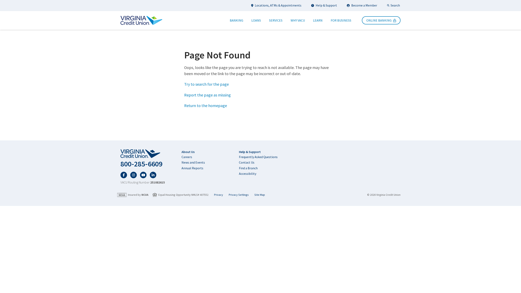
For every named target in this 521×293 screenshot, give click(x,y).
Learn (318, 20)
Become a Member (364, 5)
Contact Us (246, 162)
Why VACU (298, 20)
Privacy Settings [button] (239, 195)
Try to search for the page (206, 84)
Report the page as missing (207, 94)
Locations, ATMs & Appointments (278, 5)
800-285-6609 (141, 164)
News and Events (193, 162)
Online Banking (379, 20)
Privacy (218, 195)
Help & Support (326, 5)
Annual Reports (192, 168)
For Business (341, 20)
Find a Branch (248, 168)
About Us (188, 152)
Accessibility (247, 174)
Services (275, 20)
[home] (142, 153)
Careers (187, 157)
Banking (236, 20)
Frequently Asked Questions (258, 157)
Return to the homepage (205, 105)
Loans (256, 20)
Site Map (259, 195)
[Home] (141, 20)
